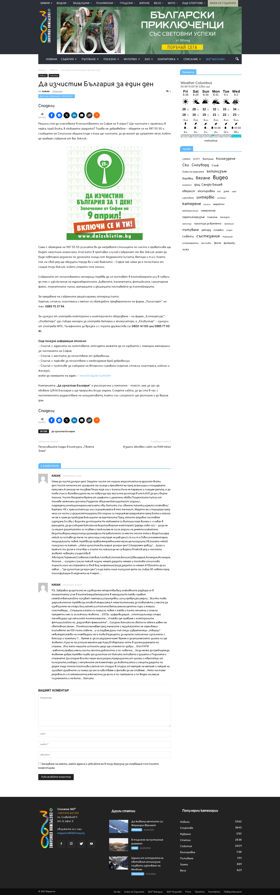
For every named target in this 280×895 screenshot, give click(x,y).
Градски (126, 3)
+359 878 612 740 (68, 813)
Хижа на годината (193, 171)
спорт (229, 230)
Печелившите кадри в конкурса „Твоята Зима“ (66, 449)
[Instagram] (71, 844)
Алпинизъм (137, 874)
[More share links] (97, 115)
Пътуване (89, 59)
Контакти (214, 891)
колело (207, 204)
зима (226, 191)
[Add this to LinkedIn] (74, 115)
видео (220, 178)
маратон (218, 204)
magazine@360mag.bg (71, 833)
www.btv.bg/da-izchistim (95, 376)
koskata (46, 91)
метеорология (190, 210)
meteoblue (211, 140)
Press (188, 891)
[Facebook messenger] (59, 115)
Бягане (144, 3)
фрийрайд (229, 243)
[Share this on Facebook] (52, 115)
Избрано (185, 834)
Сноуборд (200, 165)
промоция (229, 224)
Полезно (109, 59)
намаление (208, 211)
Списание (190, 59)
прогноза (186, 224)
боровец (187, 178)
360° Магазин (215, 59)
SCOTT (196, 159)
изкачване (188, 198)
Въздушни (81, 3)
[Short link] (89, 115)
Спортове (186, 828)
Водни (61, 3)
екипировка (206, 191)
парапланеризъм (193, 217)
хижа (185, 249)
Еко (147, 59)
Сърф (215, 165)
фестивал (206, 243)
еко (219, 191)
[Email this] (82, 115)
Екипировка (167, 59)
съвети (188, 236)
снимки (218, 230)
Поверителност (233, 891)
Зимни (45, 3)
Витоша (208, 159)
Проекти (200, 891)
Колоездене (225, 159)
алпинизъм (217, 172)
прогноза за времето (208, 223)
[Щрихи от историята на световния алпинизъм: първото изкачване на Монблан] (118, 863)
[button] (237, 58)
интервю (205, 198)
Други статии (123, 811)
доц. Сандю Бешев (208, 185)
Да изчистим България (63, 431)
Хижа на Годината (223, 3)
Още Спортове (192, 3)
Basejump (136, 830)
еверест (188, 191)
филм (217, 243)
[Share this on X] (67, 115)
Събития (67, 59)
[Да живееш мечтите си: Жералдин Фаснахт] (118, 826)
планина (212, 217)
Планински (104, 3)
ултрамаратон (190, 243)
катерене (191, 204)
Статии (185, 840)
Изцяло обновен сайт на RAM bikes (147, 447)
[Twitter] (81, 844)
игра (234, 191)
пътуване (190, 230)
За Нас (117, 891)
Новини (51, 59)
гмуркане (187, 185)
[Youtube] (91, 844)
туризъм (227, 236)
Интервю (130, 59)
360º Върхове (174, 891)
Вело (157, 3)
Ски (185, 165)
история (221, 198)
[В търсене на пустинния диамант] (118, 844)
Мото (171, 3)
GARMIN (186, 159)
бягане (203, 178)
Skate (134, 848)
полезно (225, 217)
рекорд (206, 230)
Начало (42, 70)
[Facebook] (61, 844)
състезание (208, 236)
